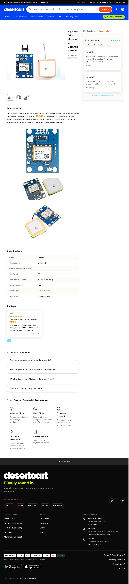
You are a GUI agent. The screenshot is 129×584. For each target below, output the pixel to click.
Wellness (8, 17)
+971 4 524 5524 (95, 544)
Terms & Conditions (114, 555)
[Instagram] (111, 500)
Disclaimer (119, 564)
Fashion (50, 17)
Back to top (64, 461)
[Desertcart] (14, 9)
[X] (117, 500)
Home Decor (21, 17)
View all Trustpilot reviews (103, 96)
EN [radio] (78, 2)
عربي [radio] (83, 2)
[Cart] (122, 9)
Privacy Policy (117, 559)
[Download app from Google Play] (13, 566)
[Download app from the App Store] (32, 566)
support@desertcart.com (99, 534)
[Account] (116, 9)
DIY (59, 17)
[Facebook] (122, 500)
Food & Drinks (37, 17)
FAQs (121, 568)
